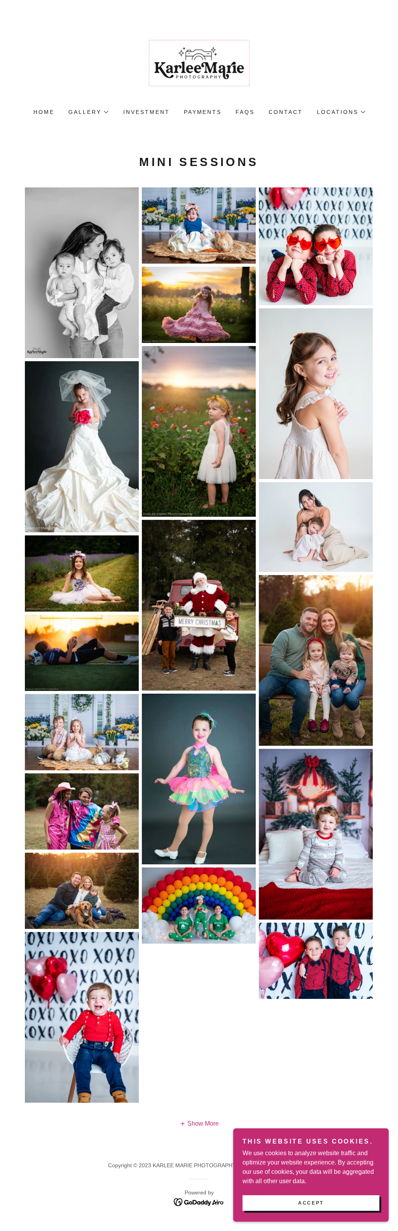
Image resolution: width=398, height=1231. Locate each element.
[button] (88, 112)
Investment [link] (146, 112)
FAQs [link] (245, 112)
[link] (199, 65)
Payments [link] (203, 112)
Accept (310, 1203)
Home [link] (43, 112)
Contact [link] (286, 112)
